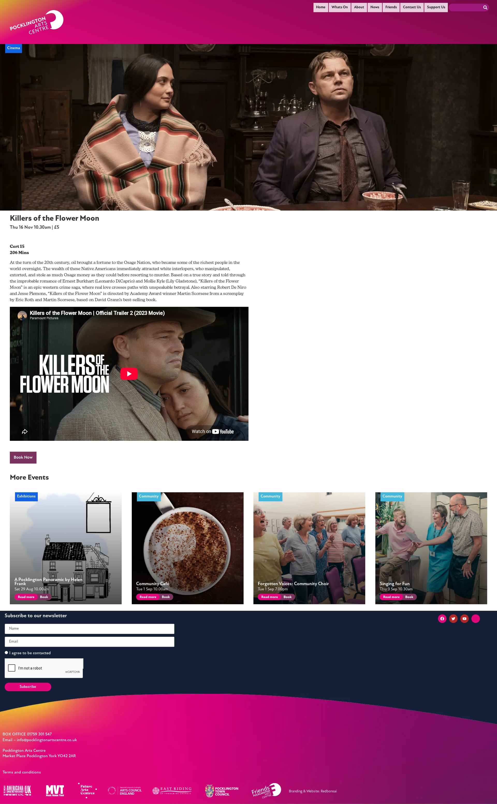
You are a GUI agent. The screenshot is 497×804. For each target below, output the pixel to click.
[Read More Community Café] (147, 598)
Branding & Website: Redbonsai (313, 791)
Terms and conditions (22, 772)
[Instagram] (475, 618)
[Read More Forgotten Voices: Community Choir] (268, 598)
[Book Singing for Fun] (409, 598)
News (374, 7)
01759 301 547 (39, 734)
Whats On (340, 7)
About (359, 7)
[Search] (485, 7)
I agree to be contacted (30, 653)
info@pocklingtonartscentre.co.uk (47, 740)
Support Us (436, 7)
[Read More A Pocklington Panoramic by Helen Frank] (25, 598)
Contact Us (412, 7)
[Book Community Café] (165, 598)
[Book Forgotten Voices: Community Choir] (287, 598)
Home (320, 7)
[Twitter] (453, 618)
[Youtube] (464, 618)
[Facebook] (442, 618)
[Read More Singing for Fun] (390, 598)
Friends (391, 7)
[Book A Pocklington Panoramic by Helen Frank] (44, 598)
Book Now (23, 458)
